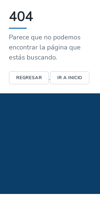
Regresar (29, 78)
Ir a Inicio (69, 78)
